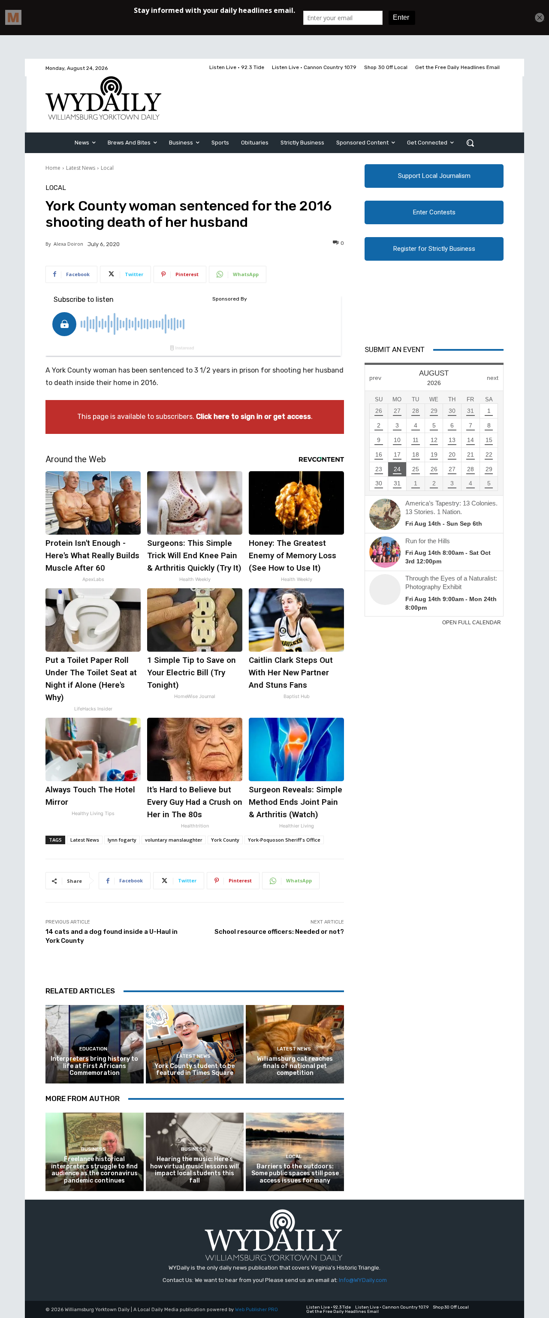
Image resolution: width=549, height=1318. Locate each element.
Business (93, 1149)
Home (52, 168)
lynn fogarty (122, 840)
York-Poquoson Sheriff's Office (284, 840)
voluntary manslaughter (173, 840)
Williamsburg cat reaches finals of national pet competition (295, 1066)
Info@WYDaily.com (363, 1280)
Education (93, 1049)
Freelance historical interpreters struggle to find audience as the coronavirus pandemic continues (94, 1170)
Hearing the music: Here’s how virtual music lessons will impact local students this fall (194, 1170)
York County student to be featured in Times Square (194, 1069)
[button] (470, 142)
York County (225, 840)
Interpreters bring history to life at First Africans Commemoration (94, 1066)
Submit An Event (395, 349)
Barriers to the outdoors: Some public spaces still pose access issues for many (295, 1174)
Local (107, 168)
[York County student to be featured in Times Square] (195, 1044)
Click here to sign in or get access (253, 416)
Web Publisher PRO (256, 1309)
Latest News (80, 168)
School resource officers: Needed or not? (279, 932)
